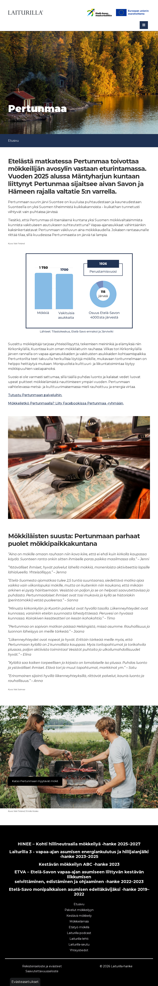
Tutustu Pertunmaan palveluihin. (35, 395)
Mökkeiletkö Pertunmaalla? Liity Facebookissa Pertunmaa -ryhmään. (66, 403)
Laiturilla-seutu (79, 944)
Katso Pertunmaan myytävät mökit (35, 781)
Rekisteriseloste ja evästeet (42, 966)
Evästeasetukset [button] (25, 982)
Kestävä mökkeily (79, 916)
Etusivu (13, 140)
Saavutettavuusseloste (42, 971)
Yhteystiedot (79, 950)
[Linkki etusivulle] (25, 12)
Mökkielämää (79, 921)
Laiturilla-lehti (79, 939)
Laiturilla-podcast (79, 933)
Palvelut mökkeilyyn (79, 910)
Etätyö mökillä (79, 927)
